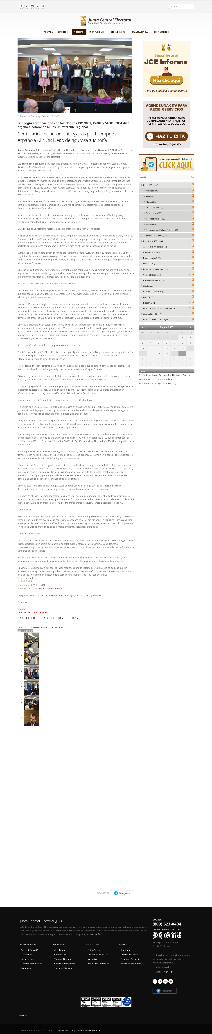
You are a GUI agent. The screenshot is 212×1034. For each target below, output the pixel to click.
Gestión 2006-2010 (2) (152, 314)
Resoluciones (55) (154, 213)
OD (150, 379)
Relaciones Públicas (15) (154, 280)
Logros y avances (92, 595)
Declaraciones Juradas (31, 963)
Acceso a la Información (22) (155, 247)
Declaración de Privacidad (88, 1030)
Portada (48, 32)
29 (159, 338)
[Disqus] (76, 766)
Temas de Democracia (98, 954)
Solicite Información (30, 950)
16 (190, 348)
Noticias (78, 32)
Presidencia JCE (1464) (153, 241)
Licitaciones (26, 954)
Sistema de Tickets (129, 954)
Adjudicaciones (28, 959)
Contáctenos (161, 32)
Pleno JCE (34, 595)
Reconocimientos (49, 595)
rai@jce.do (169, 971)
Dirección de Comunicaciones (47, 588)
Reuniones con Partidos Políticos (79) (162, 230)
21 (174, 353)
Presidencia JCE (66, 595)
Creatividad (165, 375)
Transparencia (140, 32)
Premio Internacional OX (150, 383)
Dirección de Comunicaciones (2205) (159, 308)
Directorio (125, 950)
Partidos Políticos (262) (153, 292)
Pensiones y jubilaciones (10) (155, 269)
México (143, 379)
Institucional (96, 32)
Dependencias (118, 32)
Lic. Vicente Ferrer (181, 375)
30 (166, 338)
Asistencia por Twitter (131, 963)
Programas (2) (149, 303)
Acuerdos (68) (152, 191)
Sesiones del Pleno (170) (156, 236)
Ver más (94, 934)
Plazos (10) (151, 202)
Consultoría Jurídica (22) (153, 252)
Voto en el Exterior (63, 959)
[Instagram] (32, 6)
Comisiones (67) (150, 286)
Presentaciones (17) (154, 208)
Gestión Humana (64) (152, 275)
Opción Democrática (164, 379)
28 (150, 338)
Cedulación (59, 950)
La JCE (79, 595)
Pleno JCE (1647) (150, 185)
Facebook (155, 981)
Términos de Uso (65, 1030)
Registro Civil (60, 954)
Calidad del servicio (148, 375)
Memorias (92, 959)
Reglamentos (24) (153, 224)
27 (143, 338)
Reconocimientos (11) (155, 219)
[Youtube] (43, 6)
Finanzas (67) (149, 264)
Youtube (170, 981)
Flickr (165, 981)
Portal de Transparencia (65, 963)
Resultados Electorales (98, 963)
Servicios (63, 32)
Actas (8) (149, 196)
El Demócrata (94, 950)
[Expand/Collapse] (190, 184)
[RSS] (193, 184)
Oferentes (26, 968)
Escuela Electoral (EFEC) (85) (156, 320)
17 (143, 353)
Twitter (160, 981)
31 (174, 338)
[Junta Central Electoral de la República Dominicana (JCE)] (106, 20)
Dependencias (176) (152, 258)
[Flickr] (27, 6)
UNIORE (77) (148, 297)
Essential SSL (24, 1015)
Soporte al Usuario (63, 968)
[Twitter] (37, 6)
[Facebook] (21, 6)
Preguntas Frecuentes (131, 959)
